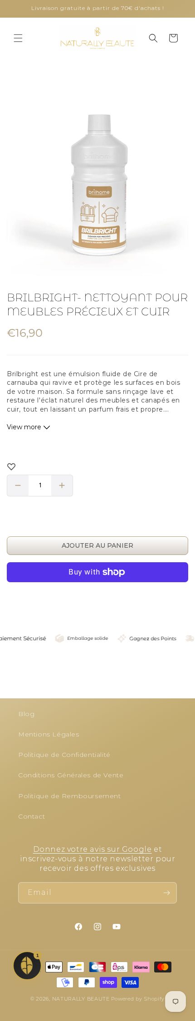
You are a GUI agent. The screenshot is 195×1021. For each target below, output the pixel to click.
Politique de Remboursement (69, 796)
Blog (26, 714)
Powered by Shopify (138, 999)
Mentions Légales (48, 734)
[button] (18, 38)
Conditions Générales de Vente (70, 775)
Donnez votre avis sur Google (92, 849)
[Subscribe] (166, 892)
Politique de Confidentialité (64, 755)
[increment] (62, 485)
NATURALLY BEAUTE (81, 999)
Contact (31, 816)
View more (25, 427)
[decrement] (18, 485)
